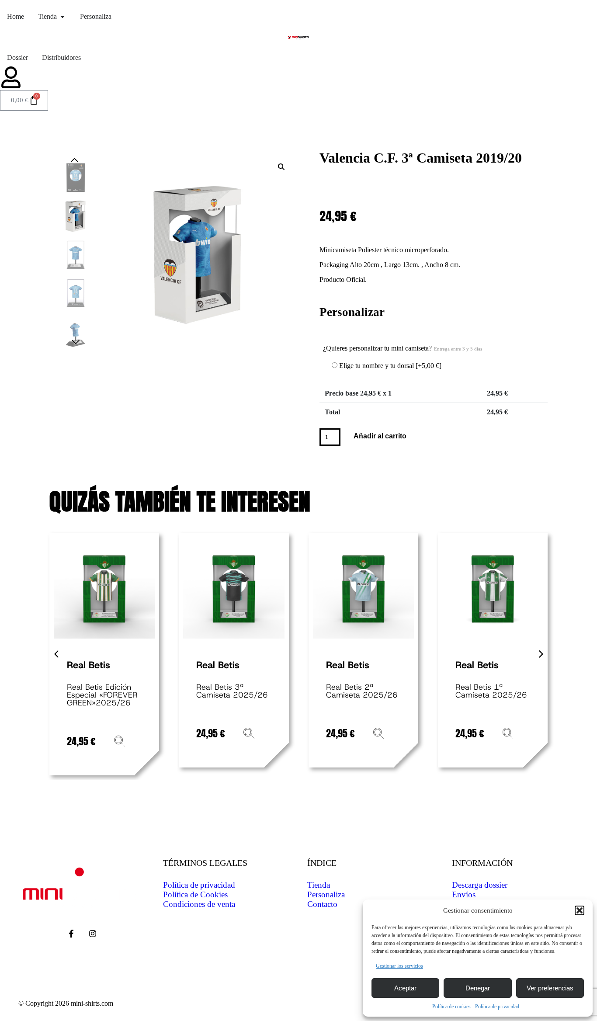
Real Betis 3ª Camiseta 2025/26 (232, 691)
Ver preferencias (550, 988)
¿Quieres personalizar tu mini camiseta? (402, 348)
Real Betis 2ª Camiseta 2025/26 (362, 691)
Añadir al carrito (380, 436)
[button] (579, 910)
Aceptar (405, 988)
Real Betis (88, 665)
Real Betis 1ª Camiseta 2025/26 (491, 691)
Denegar (477, 988)
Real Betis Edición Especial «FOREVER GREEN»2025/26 (102, 695)
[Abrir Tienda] (62, 16)
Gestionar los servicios (399, 966)
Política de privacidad (497, 1007)
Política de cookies (451, 1007)
